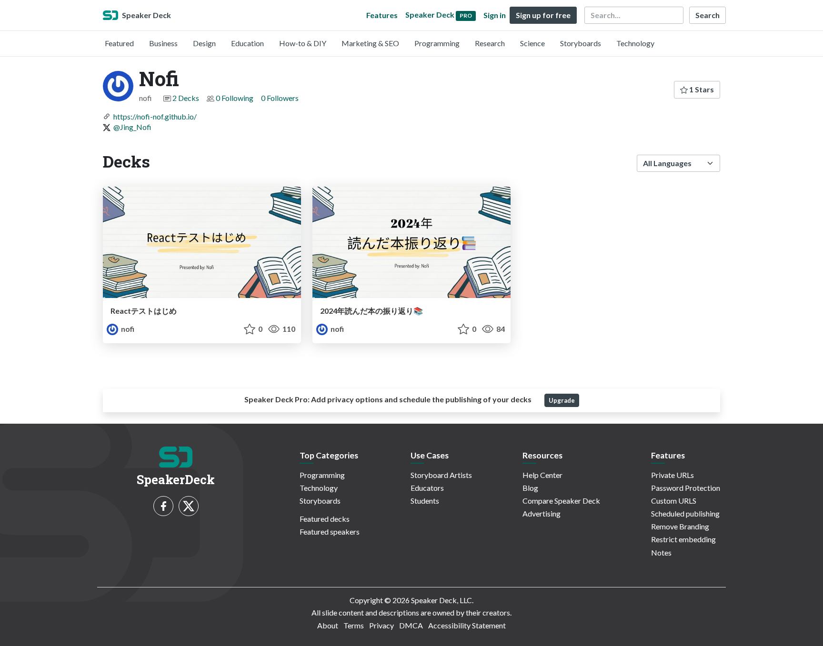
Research (490, 43)
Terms (353, 625)
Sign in (494, 15)
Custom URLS (673, 500)
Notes (661, 552)
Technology (635, 43)
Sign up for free (543, 15)
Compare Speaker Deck (561, 500)
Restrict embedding (683, 539)
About (327, 625)
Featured (119, 43)
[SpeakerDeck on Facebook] (163, 506)
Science (532, 43)
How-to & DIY (302, 43)
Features (382, 15)
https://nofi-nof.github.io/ (155, 116)
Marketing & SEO (370, 43)
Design (204, 43)
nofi (127, 328)
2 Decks (185, 97)
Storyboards (580, 43)
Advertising (541, 513)
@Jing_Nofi (132, 126)
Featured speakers (330, 531)
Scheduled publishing (685, 513)
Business (163, 43)
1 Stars (701, 89)
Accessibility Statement (467, 625)
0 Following (234, 97)
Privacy (381, 625)
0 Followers (280, 97)
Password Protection (685, 487)
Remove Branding (680, 526)
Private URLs (672, 474)
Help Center (542, 474)
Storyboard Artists (441, 474)
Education (247, 43)
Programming (437, 43)
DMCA (411, 625)
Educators (427, 487)
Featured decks (325, 518)
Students (425, 500)
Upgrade (562, 400)
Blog (530, 487)
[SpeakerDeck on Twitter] (189, 506)
